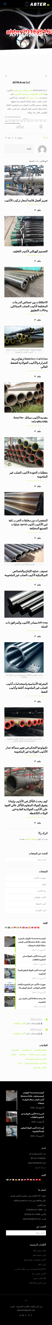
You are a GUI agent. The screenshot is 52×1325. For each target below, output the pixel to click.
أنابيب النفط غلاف (39, 1255)
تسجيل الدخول (31, 839)
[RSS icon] (20, 1315)
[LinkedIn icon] (23, 1315)
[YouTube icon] (26, 1315)
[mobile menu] (5, 4)
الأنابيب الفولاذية (19, 1023)
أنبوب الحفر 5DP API (37, 1283)
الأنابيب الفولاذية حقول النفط (35, 1260)
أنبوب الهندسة (40, 910)
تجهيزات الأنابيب (40, 878)
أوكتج (44, 884)
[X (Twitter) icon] (29, 1315)
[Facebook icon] (32, 1315)
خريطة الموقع (40, 1167)
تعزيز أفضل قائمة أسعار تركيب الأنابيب (26, 200)
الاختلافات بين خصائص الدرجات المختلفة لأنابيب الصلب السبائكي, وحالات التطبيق (29, 306)
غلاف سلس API (39, 1251)
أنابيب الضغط (41, 904)
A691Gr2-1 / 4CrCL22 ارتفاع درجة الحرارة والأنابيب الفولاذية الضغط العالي (29, 363)
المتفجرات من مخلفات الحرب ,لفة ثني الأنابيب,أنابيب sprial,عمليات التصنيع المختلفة (28, 524)
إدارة (29, 149)
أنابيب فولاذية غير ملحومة (22, 90)
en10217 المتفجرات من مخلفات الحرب (30, 1269)
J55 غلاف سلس (39, 1278)
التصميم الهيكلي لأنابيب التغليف (30, 251)
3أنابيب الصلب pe (39, 1274)
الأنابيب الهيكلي (40, 897)
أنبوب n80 (42, 1264)
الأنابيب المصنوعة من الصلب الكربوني (29, 94)
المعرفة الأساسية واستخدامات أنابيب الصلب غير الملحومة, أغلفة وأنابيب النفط (27, 688)
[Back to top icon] (26, 1300)
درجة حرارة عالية (32, 98)
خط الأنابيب (41, 891)
